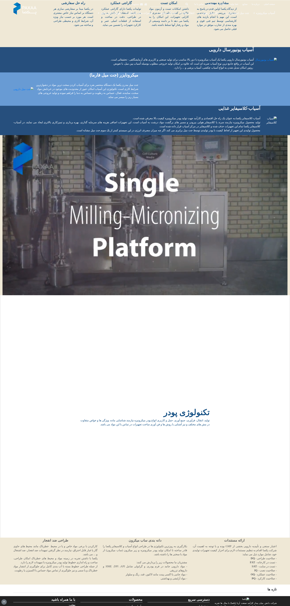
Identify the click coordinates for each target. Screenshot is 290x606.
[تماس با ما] (141, 4)
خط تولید (234, 4)
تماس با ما (199, 4)
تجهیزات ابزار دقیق (111, 13)
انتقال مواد (188, 13)
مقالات (223, 4)
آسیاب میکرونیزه (265, 13)
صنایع (245, 4)
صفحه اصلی (269, 4)
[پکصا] (25, 8)
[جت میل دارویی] (23, 89)
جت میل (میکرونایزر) (237, 13)
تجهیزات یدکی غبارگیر (140, 13)
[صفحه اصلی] (145, 4)
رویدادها (211, 4)
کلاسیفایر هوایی (210, 13)
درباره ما (256, 4)
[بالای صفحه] (4, 602)
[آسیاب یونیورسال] (266, 60)
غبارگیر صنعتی (167, 13)
